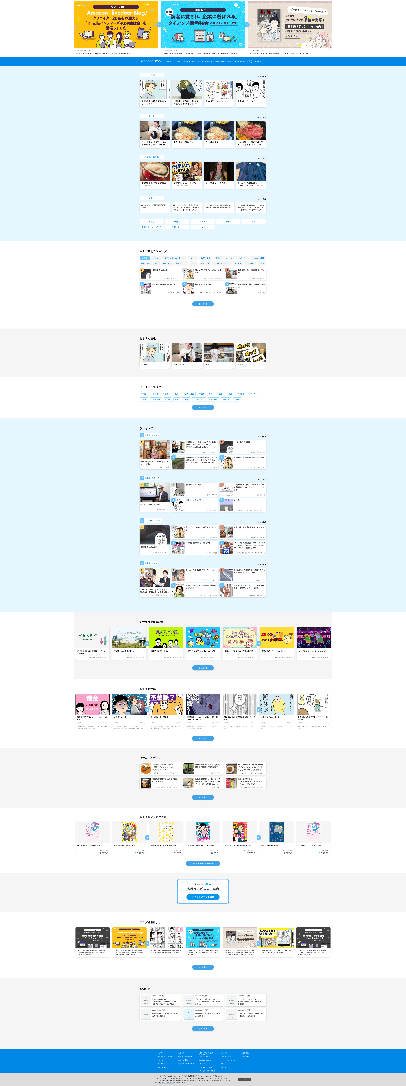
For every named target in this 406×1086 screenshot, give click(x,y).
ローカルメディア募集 (207, 1071)
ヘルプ (223, 1067)
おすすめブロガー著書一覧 (203, 863)
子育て (177, 222)
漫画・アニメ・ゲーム (152, 227)
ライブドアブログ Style (84, 51)
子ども (227, 399)
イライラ (156, 399)
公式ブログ (196, 61)
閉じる (244, 1079)
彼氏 (238, 399)
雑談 (144, 394)
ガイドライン (226, 1056)
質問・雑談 (189, 394)
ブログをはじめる (242, 61)
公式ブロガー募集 (205, 1067)
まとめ (155, 394)
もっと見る (262, 76)
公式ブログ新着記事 (185, 1056)
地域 (254, 222)
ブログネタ (203, 1063)
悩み (166, 394)
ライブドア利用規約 (167, 1083)
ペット (203, 222)
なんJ (202, 227)
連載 (228, 222)
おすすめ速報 (162, 1067)
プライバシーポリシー (229, 1060)
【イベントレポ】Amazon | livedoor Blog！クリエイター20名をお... (192, 53)
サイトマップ (226, 1063)
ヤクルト (242, 394)
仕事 (231, 394)
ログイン (258, 61)
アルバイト (199, 399)
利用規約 (224, 1053)
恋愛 (221, 394)
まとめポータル (207, 61)
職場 (144, 399)
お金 (168, 399)
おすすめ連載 (183, 1060)
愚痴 (177, 394)
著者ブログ (107, 853)
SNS (255, 394)
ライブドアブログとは (165, 1056)
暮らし (152, 222)
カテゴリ (177, 61)
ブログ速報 (186, 61)
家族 (187, 399)
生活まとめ (177, 227)
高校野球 (214, 399)
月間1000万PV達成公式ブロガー (206, 1053)
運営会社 (245, 1053)
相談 (202, 394)
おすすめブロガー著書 (186, 1063)
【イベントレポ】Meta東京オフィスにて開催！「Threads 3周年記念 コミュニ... (109, 53)
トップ (159, 1053)
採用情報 (245, 1056)
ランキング (168, 61)
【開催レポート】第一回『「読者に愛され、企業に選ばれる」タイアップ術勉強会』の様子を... (289, 53)
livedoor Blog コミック (223, 61)
